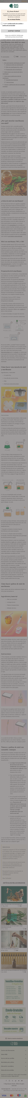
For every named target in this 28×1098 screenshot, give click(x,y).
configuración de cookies (15, 23)
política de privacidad (8, 25)
